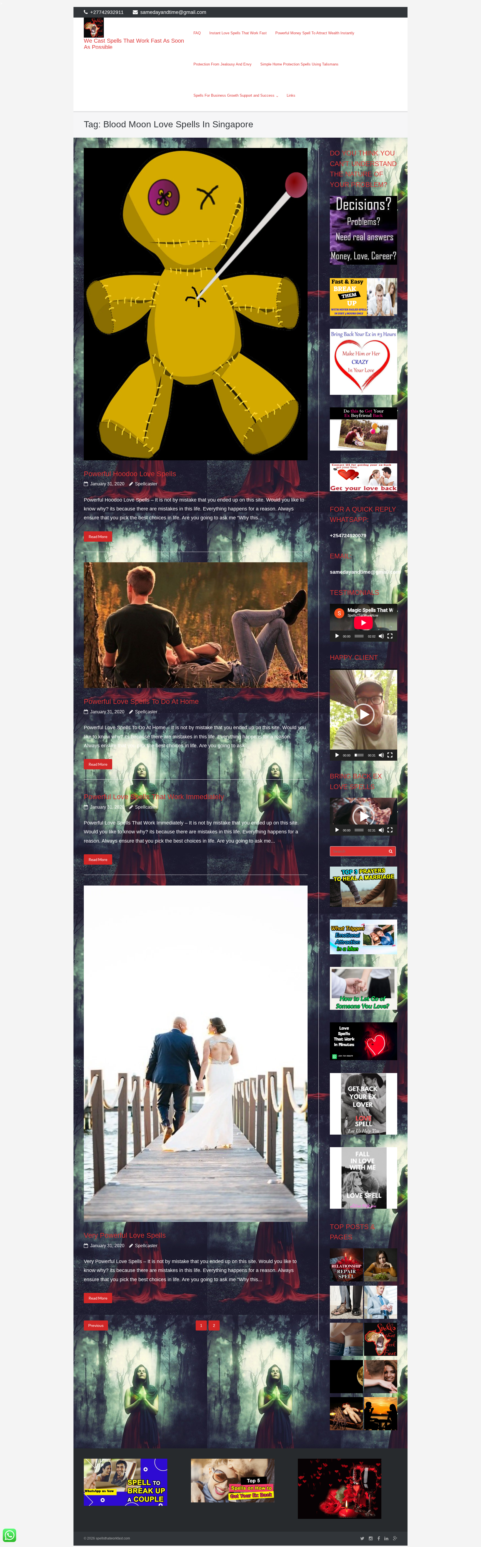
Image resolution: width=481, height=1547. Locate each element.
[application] (363, 623)
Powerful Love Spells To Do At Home (141, 701)
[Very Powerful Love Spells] (195, 1054)
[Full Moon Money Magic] (346, 1378)
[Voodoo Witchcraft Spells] (346, 1415)
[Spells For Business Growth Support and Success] (380, 1304)
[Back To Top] (467, 1533)
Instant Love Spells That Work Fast (238, 33)
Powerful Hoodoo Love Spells (130, 474)
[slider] (359, 755)
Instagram (371, 1539)
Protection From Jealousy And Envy (222, 64)
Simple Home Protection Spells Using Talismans (299, 64)
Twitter (362, 1539)
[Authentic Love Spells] (380, 1266)
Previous (96, 1325)
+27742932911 (107, 12)
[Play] (337, 636)
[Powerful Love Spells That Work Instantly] (380, 1378)
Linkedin (386, 1539)
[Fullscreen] (390, 636)
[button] (363, 715)
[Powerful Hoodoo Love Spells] (195, 304)
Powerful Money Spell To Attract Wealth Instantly (314, 33)
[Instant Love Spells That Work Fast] (346, 1266)
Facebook (378, 1539)
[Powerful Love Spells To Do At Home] (195, 625)
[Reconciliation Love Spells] (346, 1341)
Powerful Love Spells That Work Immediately (154, 797)
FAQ (197, 33)
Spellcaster (146, 483)
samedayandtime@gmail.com (173, 12)
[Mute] (381, 636)
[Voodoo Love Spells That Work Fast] (380, 1341)
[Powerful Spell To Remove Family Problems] (380, 1415)
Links (291, 95)
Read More (98, 536)
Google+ (395, 1539)
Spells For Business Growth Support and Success (233, 95)
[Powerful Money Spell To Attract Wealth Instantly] (346, 1304)
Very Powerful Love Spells (125, 1235)
